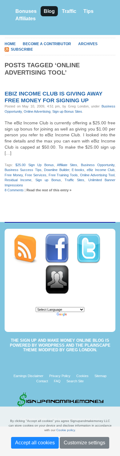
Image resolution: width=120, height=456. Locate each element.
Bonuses (26, 11)
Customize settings (84, 442)
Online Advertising (37, 111)
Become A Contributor (47, 44)
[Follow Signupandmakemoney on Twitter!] (91, 248)
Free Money (14, 175)
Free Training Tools (63, 175)
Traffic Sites (74, 180)
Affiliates (25, 18)
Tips (88, 11)
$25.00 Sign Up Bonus (34, 165)
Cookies (82, 376)
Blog (49, 11)
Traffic (69, 11)
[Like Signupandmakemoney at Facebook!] (60, 248)
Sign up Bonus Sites (67, 111)
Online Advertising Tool (97, 175)
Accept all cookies (35, 442)
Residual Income (18, 180)
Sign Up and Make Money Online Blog (62, 340)
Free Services (35, 175)
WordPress (51, 345)
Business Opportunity (97, 165)
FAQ (57, 381)
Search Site (75, 381)
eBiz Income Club (100, 170)
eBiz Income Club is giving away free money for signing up (53, 97)
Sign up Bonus (48, 180)
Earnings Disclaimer (28, 376)
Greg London (81, 350)
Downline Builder (56, 170)
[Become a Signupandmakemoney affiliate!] (60, 279)
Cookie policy (65, 430)
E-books (78, 170)
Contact (42, 381)
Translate (75, 314)
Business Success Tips (23, 170)
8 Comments (14, 190)
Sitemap (100, 376)
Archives (88, 44)
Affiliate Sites (67, 165)
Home (10, 44)
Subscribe (22, 49)
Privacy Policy (59, 376)
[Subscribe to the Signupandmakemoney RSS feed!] (29, 248)
